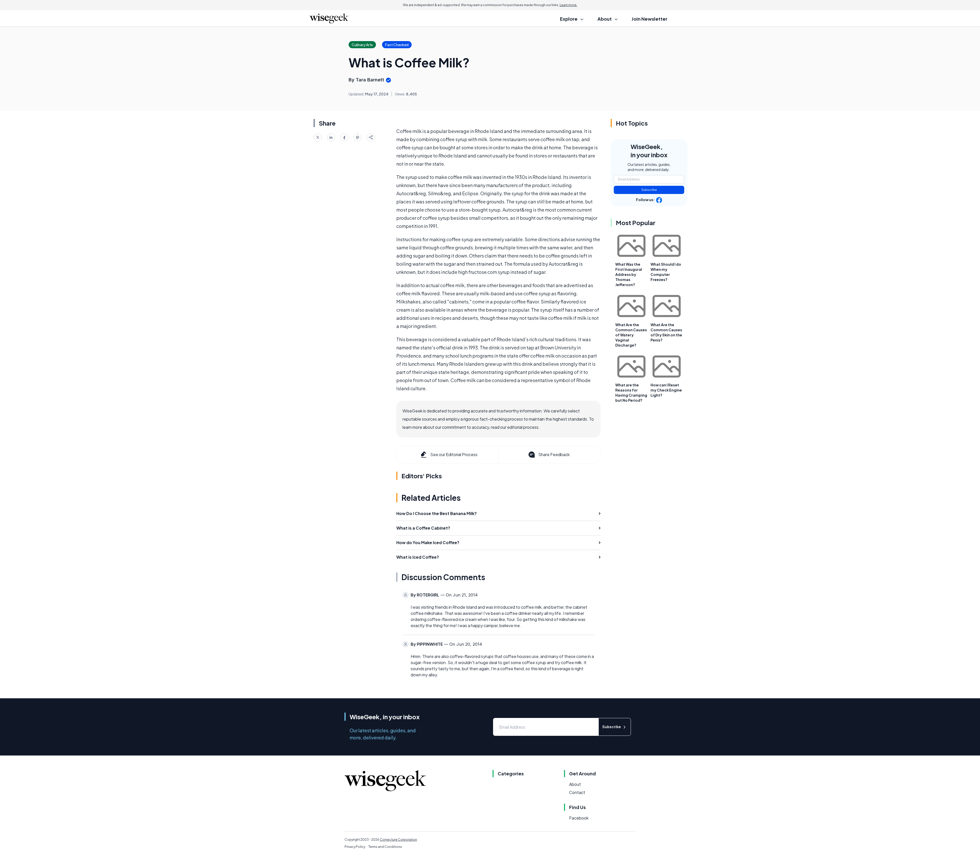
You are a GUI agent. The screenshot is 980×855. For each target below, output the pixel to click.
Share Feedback (554, 454)
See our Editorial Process (453, 454)
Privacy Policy (355, 847)
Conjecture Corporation (398, 839)
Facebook (579, 818)
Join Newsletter (649, 19)
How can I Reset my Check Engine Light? (666, 390)
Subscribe (649, 190)
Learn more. (568, 5)
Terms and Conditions (385, 847)
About (575, 784)
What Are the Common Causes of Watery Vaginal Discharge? (631, 334)
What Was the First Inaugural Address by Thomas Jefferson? (628, 274)
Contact (577, 792)
